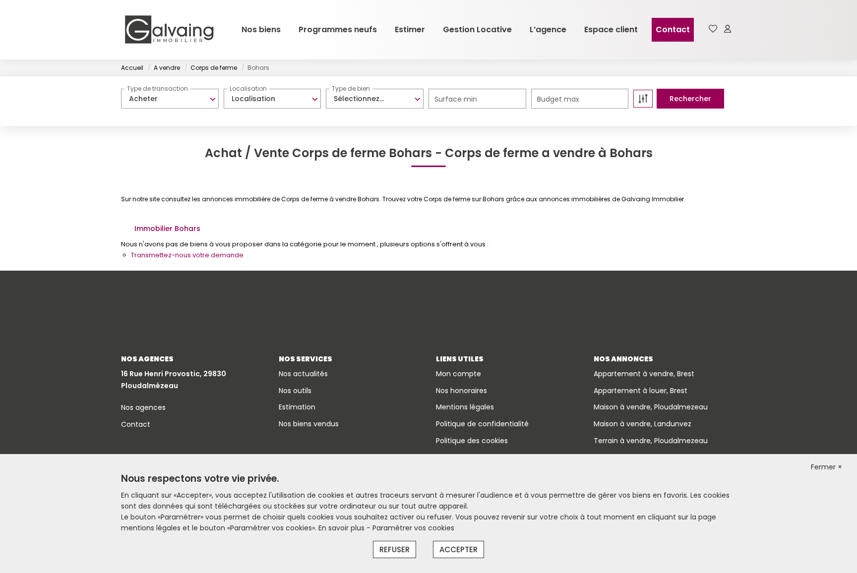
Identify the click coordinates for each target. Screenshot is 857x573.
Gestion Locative (477, 29)
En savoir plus (342, 528)
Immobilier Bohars (167, 228)
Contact (673, 29)
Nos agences (143, 407)
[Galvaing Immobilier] (169, 30)
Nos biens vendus (309, 424)
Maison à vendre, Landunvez (642, 424)
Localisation (248, 88)
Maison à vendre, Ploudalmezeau (651, 407)
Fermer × (826, 467)
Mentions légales (465, 407)
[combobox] (170, 98)
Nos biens (261, 29)
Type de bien (351, 88)
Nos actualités (303, 374)
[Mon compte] (727, 29)
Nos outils (295, 391)
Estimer (410, 29)
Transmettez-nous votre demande (187, 255)
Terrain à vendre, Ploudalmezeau (651, 441)
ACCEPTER (458, 549)
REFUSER (394, 549)
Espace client (611, 29)
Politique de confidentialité (482, 424)
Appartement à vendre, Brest (644, 374)
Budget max (558, 99)
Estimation (297, 407)
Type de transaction (157, 88)
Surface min (455, 99)
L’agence (548, 29)
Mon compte (458, 374)
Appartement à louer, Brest (640, 391)
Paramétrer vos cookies (413, 528)
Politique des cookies (472, 441)
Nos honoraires (461, 391)
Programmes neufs (338, 29)
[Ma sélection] (713, 29)
